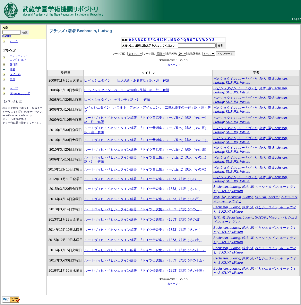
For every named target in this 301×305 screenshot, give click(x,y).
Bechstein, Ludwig (226, 186)
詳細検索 (6, 36)
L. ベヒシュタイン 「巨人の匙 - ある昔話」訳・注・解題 (126, 80)
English (296, 18)
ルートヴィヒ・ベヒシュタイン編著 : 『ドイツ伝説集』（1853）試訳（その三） (143, 209)
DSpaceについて (20, 93)
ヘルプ (14, 88)
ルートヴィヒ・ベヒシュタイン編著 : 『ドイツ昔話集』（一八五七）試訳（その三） (146, 140)
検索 (5, 27)
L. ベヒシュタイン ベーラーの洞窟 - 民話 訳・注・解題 (126, 90)
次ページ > (174, 64)
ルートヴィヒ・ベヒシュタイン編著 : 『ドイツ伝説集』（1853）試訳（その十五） (145, 260)
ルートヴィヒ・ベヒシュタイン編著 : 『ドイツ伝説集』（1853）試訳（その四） (143, 219)
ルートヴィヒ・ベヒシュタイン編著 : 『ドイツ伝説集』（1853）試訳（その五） (143, 199)
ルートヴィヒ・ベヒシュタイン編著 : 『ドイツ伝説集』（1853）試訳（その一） (143, 179)
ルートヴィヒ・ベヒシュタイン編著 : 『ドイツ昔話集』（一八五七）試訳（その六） (146, 169)
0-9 (131, 39)
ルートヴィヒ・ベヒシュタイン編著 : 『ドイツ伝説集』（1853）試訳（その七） (143, 229)
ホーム (14, 41)
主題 (12, 79)
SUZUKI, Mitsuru (238, 82)
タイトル (15, 74)
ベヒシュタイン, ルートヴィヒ (235, 78)
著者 (12, 69)
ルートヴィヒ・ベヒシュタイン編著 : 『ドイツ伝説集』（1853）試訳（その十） (143, 240)
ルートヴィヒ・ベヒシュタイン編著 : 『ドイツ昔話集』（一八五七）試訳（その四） (146, 149)
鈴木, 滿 (265, 78)
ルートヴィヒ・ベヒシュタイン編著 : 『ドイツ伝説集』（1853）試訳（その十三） (145, 270)
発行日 (14, 64)
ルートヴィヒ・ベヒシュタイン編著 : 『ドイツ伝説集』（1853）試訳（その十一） (145, 250)
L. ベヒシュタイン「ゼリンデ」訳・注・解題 (117, 99)
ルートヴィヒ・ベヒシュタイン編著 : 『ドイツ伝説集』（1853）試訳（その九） (143, 189)
